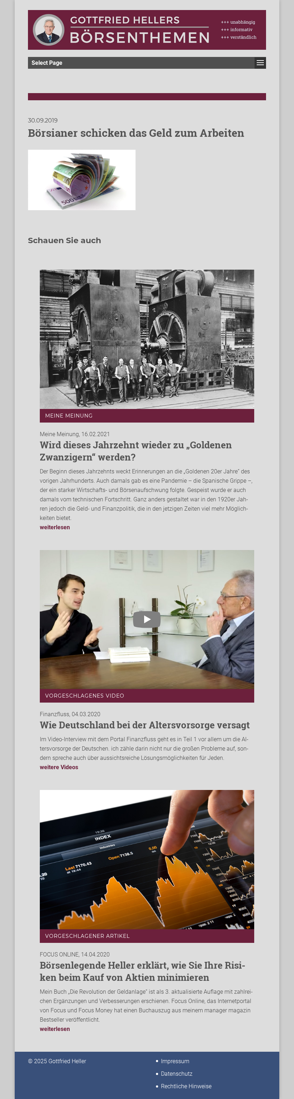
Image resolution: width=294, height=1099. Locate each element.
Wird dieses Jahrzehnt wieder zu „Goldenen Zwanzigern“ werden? (136, 451)
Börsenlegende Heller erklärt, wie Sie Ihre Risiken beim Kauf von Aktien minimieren (142, 971)
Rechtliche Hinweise (186, 1086)
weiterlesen (55, 527)
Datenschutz (177, 1073)
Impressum (175, 1061)
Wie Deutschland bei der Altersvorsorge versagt (145, 725)
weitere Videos (59, 767)
